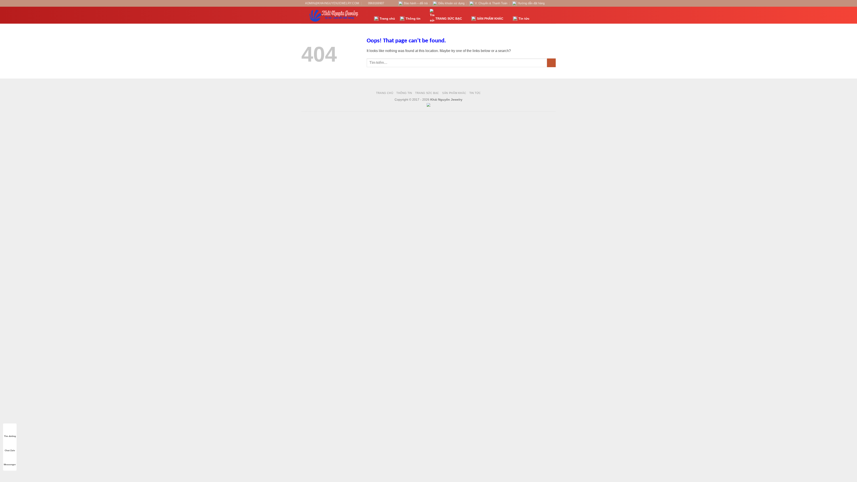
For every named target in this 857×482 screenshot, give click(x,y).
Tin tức (523, 18)
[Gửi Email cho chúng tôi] (553, 3)
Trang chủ (387, 18)
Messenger (10, 464)
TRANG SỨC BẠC (448, 18)
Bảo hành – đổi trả (416, 3)
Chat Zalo (10, 450)
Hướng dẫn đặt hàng (531, 3)
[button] (535, 15)
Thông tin (413, 18)
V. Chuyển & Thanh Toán (491, 3)
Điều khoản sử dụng (451, 3)
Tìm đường (10, 436)
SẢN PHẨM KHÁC (490, 18)
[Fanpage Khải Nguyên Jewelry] (549, 3)
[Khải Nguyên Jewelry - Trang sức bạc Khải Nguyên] (334, 15)
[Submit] (551, 62)
